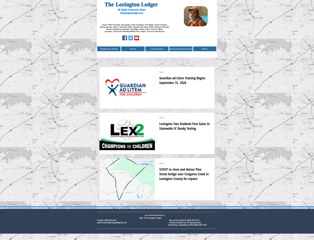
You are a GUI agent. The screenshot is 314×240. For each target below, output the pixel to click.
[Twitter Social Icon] (130, 38)
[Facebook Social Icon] (124, 38)
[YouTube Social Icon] (136, 38)
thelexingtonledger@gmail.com (114, 222)
